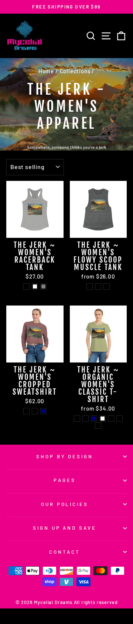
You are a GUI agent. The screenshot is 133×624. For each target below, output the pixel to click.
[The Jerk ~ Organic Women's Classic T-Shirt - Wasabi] (98, 425)
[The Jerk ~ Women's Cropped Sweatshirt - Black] (26, 411)
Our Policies (65, 504)
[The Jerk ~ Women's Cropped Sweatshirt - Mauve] (35, 411)
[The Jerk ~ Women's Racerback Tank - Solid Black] (26, 286)
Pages (65, 480)
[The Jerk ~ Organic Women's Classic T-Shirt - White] (102, 418)
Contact (64, 552)
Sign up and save (65, 528)
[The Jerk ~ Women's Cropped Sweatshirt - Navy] (43, 411)
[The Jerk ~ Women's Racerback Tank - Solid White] (35, 286)
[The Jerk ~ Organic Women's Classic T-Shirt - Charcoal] (85, 418)
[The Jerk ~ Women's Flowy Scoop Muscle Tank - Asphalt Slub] (89, 286)
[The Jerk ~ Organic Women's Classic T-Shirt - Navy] (94, 418)
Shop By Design (64, 456)
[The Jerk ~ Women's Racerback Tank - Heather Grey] (43, 286)
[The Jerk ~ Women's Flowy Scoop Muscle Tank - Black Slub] (106, 286)
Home (46, 71)
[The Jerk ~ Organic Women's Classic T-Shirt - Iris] (111, 418)
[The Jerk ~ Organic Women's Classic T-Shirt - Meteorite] (119, 418)
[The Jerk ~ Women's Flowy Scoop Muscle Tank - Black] (98, 286)
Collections (75, 71)
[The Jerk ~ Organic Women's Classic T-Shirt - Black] (77, 418)
